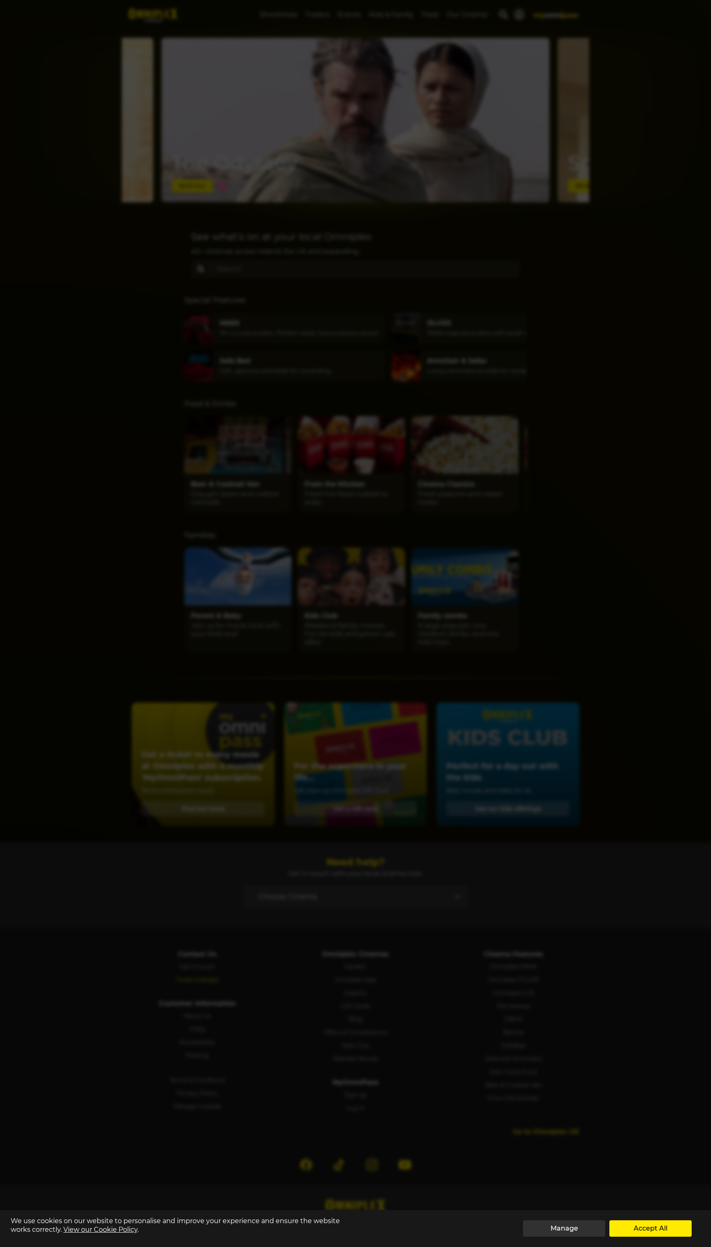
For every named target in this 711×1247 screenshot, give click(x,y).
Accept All (650, 1228)
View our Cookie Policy (100, 1229)
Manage (564, 1228)
